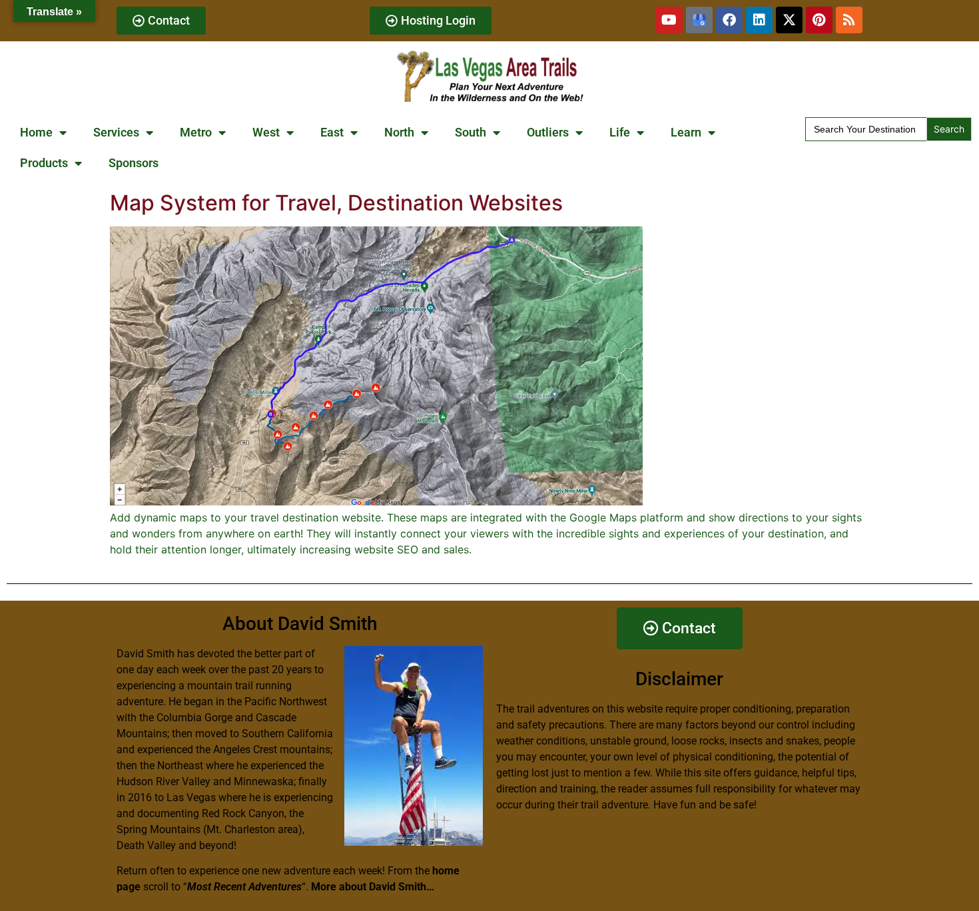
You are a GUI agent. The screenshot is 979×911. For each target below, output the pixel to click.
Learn (686, 132)
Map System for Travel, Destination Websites (336, 203)
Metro (196, 132)
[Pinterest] (819, 20)
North (399, 132)
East (332, 132)
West (266, 132)
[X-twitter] (789, 20)
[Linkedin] (759, 20)
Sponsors (134, 163)
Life (619, 132)
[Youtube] (669, 20)
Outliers (548, 132)
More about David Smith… (372, 886)
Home (36, 132)
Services (116, 132)
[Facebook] (729, 20)
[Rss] (849, 20)
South (470, 132)
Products (44, 163)
